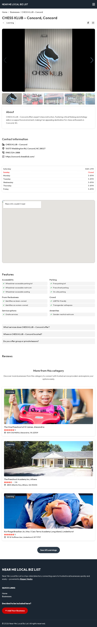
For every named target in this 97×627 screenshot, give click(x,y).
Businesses (15, 12)
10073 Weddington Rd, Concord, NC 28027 (25, 148)
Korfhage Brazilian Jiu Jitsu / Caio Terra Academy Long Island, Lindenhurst (39, 531)
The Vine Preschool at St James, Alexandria (24, 427)
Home (4, 12)
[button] (92, 60)
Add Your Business (16, 610)
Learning (10, 23)
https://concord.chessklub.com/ (20, 156)
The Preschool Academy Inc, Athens (20, 479)
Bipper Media (26, 579)
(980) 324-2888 (13, 152)
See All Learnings (48, 550)
